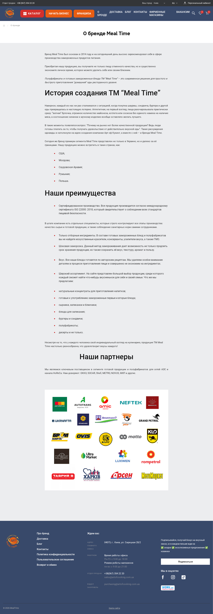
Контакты (42, 549)
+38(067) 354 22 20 (114, 573)
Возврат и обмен (47, 564)
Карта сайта (114, 608)
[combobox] (160, 3)
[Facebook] (163, 577)
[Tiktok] (183, 578)
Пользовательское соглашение (55, 559)
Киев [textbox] (156, 3)
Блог (39, 543)
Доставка (42, 538)
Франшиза (84, 13)
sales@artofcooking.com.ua (119, 577)
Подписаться (185, 561)
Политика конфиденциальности (56, 554)
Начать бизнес (59, 13)
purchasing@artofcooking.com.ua (122, 584)
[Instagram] (173, 577)
